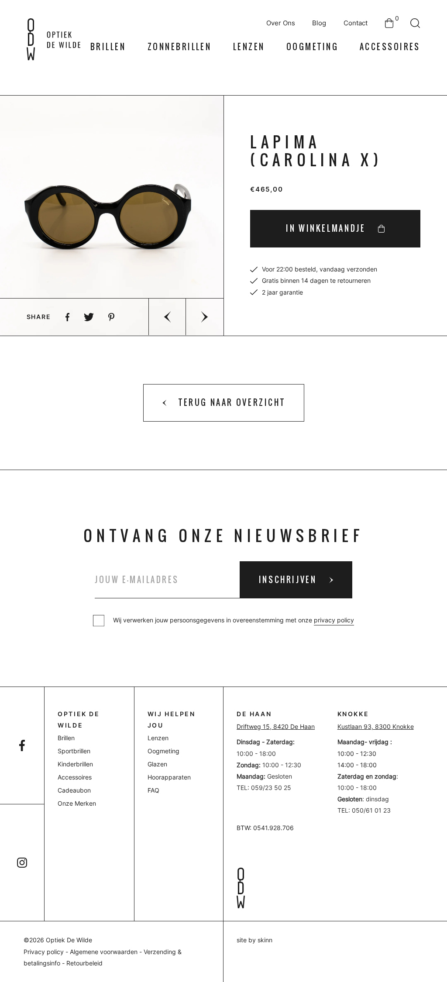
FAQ (153, 790)
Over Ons (280, 23)
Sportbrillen (74, 751)
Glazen (157, 764)
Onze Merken (77, 803)
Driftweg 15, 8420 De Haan (276, 726)
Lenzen (249, 46)
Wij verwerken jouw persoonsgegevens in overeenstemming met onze (233, 620)
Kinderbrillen (75, 764)
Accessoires (390, 46)
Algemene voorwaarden (104, 951)
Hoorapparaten (169, 777)
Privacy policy (44, 951)
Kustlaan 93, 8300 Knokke (375, 726)
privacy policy (334, 620)
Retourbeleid (84, 963)
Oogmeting (312, 46)
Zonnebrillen (179, 46)
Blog (319, 23)
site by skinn (254, 940)
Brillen (108, 46)
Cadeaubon (74, 790)
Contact (356, 23)
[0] (389, 23)
